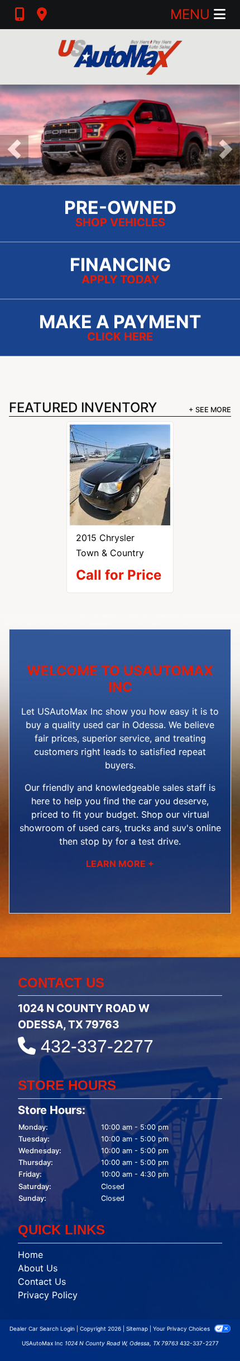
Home (30, 1254)
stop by (96, 841)
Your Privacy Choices (182, 1328)
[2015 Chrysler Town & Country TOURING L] (120, 475)
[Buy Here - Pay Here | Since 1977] (120, 133)
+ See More (210, 409)
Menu (192, 14)
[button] (14, 149)
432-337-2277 (97, 1046)
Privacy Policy (48, 1295)
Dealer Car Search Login (42, 1328)
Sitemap (137, 1328)
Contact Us (42, 1281)
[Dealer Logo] (120, 57)
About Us (37, 1268)
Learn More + (120, 863)
